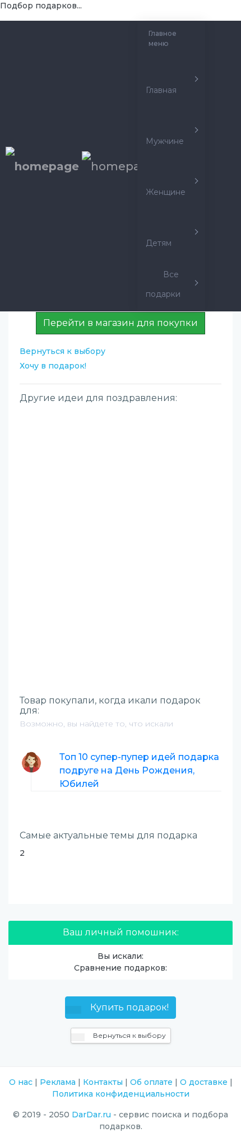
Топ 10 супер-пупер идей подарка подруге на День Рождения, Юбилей (139, 770)
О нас (21, 1082)
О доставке (204, 1082)
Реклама (58, 1082)
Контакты (103, 1082)
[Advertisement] (120, 530)
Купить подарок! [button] (128, 1007)
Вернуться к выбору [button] (128, 1035)
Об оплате (151, 1082)
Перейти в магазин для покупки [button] (120, 323)
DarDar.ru (91, 1115)
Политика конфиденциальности (120, 1094)
